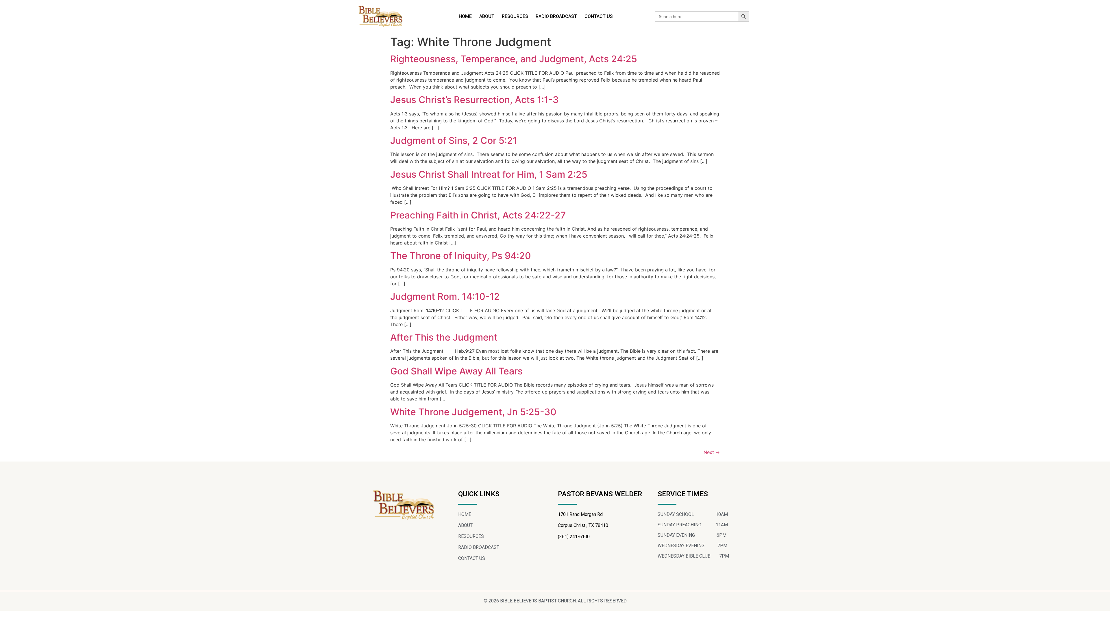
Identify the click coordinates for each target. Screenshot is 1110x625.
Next (712, 452)
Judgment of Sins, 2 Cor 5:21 (453, 140)
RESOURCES (515, 16)
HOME (465, 16)
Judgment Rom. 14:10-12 (445, 296)
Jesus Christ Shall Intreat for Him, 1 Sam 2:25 (488, 174)
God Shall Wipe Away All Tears (456, 371)
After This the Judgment (443, 337)
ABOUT (486, 16)
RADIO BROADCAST (556, 16)
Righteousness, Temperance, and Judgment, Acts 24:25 (513, 59)
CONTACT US (598, 16)
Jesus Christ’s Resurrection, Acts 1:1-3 (474, 99)
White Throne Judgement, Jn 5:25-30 (473, 412)
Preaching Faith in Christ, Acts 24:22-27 (478, 215)
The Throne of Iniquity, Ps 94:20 (460, 255)
